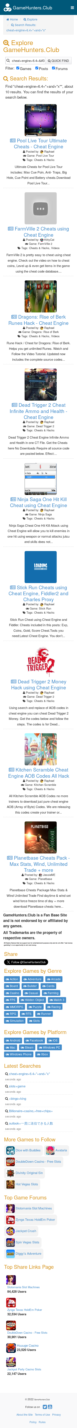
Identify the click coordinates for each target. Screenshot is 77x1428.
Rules (42, 1422)
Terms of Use (42, 1414)
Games (25, 68)
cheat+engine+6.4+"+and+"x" (29, 1073)
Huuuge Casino (27, 1345)
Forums (62, 68)
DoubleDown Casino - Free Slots (27, 1332)
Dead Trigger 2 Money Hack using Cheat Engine (38, 684)
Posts (43, 68)
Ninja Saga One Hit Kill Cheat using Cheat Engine (38, 502)
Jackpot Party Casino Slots (24, 1369)
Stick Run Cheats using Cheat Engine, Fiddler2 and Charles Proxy (38, 593)
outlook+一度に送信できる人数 (31, 1123)
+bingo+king (17, 1098)
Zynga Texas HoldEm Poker (24, 1310)
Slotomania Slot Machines (23, 1287)
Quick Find (60, 60)
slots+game (17, 1086)
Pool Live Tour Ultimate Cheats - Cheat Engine (40, 143)
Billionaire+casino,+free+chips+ (31, 1111)
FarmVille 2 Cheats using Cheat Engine (41, 231)
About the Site (24, 1414)
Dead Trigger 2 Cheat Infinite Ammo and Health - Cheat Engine (38, 410)
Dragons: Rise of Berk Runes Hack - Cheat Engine (38, 319)
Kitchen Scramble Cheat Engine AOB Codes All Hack (38, 772)
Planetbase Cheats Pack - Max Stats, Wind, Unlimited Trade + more (40, 863)
